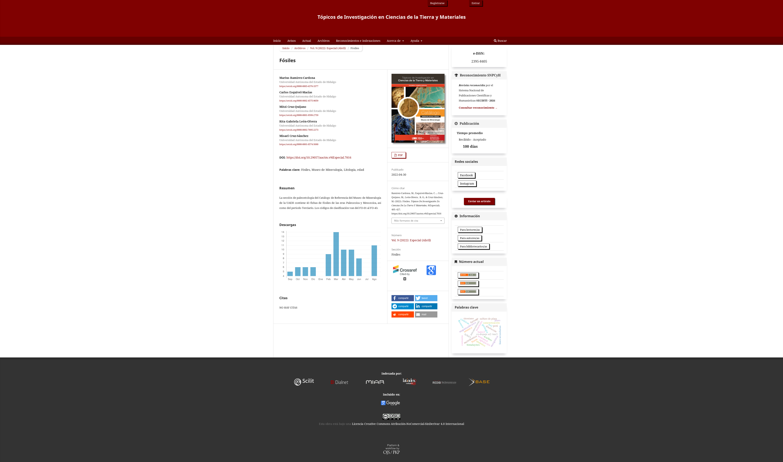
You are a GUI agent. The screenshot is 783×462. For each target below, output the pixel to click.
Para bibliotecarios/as (473, 246)
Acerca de (394, 41)
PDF (400, 155)
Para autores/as (469, 238)
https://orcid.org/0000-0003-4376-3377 (298, 86)
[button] (403, 298)
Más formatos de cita (406, 220)
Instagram (467, 183)
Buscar (502, 41)
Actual (306, 41)
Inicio (277, 41)
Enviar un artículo (479, 201)
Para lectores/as (470, 230)
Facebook (466, 175)
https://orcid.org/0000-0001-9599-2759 (298, 115)
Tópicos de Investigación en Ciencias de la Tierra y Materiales (391, 16)
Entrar (476, 3)
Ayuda (415, 41)
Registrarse (437, 3)
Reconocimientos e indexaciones (358, 41)
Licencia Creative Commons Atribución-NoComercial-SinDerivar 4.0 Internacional (408, 424)
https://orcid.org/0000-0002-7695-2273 (298, 129)
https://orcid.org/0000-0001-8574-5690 (298, 144)
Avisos (291, 41)
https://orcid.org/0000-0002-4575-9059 (298, 100)
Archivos (323, 41)
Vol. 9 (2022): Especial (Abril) (328, 48)
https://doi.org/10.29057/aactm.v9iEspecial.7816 (318, 157)
